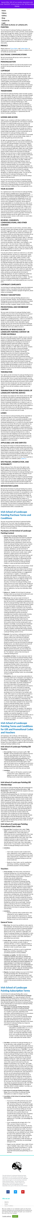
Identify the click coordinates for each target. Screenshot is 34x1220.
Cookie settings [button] (6, 1216)
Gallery (4, 16)
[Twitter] (15, 1191)
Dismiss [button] (17, 6)
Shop (3, 18)
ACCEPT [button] (15, 1216)
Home (4, 11)
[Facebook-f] (8, 1191)
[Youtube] (23, 1191)
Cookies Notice (24, 48)
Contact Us (5, 21)
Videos (4, 13)
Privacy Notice (14, 48)
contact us (23, 458)
